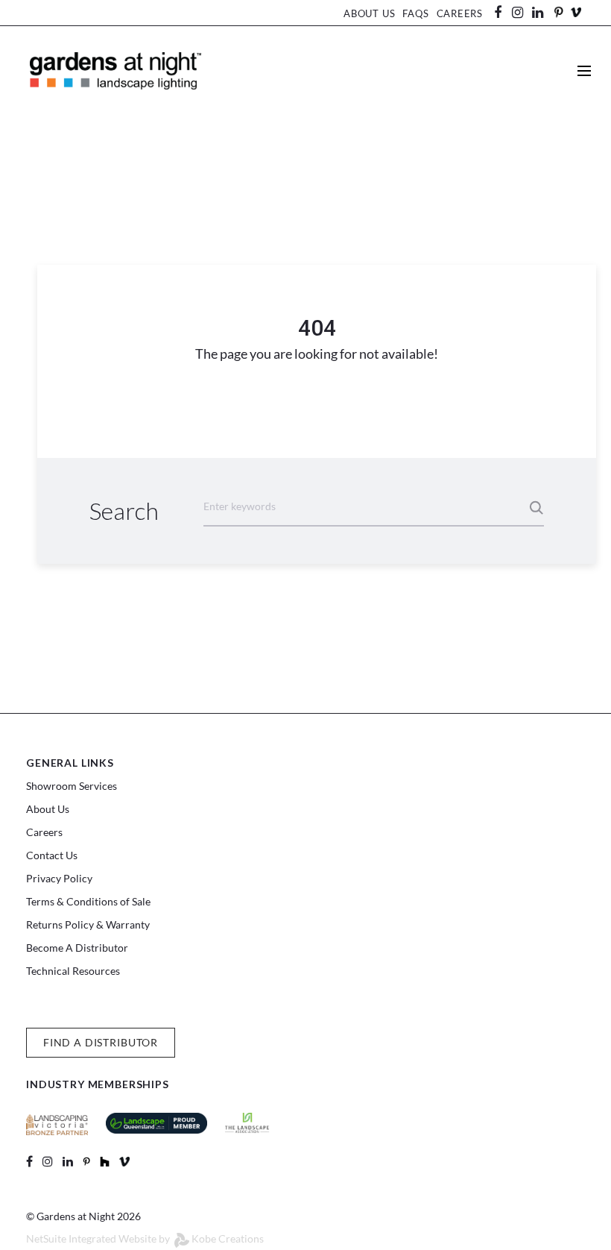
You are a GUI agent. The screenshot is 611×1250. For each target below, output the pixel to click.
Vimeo (576, 12)
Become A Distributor (77, 947)
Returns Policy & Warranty (88, 924)
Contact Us (51, 855)
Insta (518, 12)
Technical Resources (73, 970)
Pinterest (558, 12)
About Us (369, 13)
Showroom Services (71, 785)
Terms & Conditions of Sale (88, 901)
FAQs (415, 13)
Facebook (503, 12)
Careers (460, 13)
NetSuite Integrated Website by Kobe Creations (145, 1238)
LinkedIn (544, 12)
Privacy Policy (59, 878)
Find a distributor (100, 1042)
